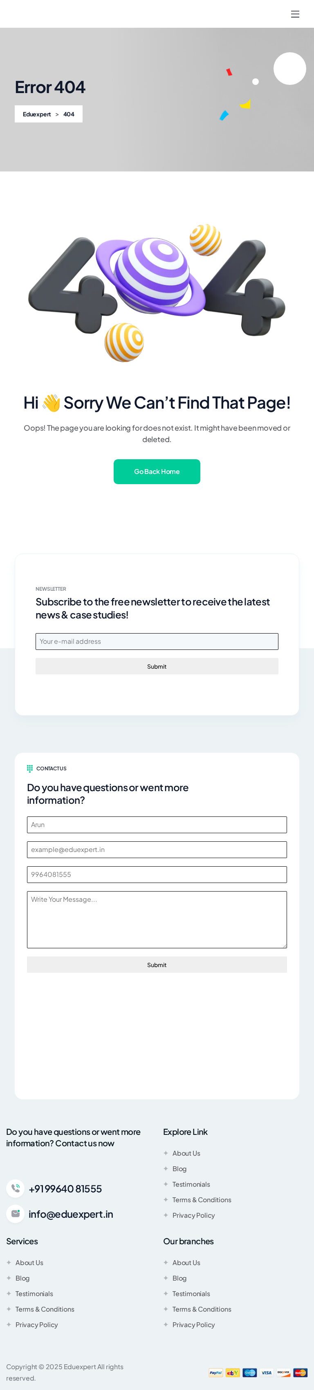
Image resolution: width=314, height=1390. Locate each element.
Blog (180, 1168)
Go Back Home (156, 471)
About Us (186, 1153)
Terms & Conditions (202, 1199)
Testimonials (191, 1184)
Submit (157, 666)
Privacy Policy (194, 1215)
